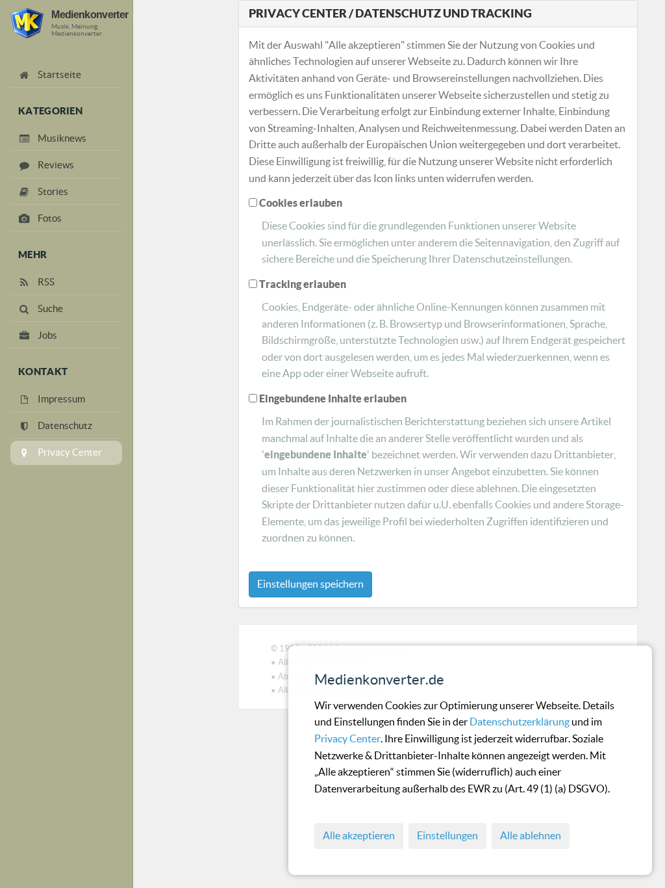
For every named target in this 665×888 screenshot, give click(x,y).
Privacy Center (347, 738)
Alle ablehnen (530, 835)
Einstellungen (447, 835)
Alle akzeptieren (359, 835)
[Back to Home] (27, 23)
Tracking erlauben (302, 284)
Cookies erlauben (300, 203)
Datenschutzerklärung (520, 721)
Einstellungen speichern (310, 584)
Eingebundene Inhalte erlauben (333, 398)
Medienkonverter (89, 14)
